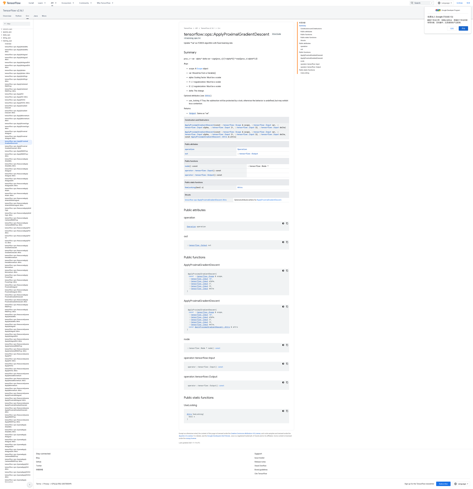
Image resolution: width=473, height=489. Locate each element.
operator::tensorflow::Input (199, 170)
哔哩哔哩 (39, 470)
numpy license (191, 438)
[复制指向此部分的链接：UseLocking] (199, 405)
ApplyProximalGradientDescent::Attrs (209, 137)
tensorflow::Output (248, 153)
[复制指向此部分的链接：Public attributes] (208, 210)
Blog (38, 458)
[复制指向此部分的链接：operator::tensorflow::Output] (219, 376)
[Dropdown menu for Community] (92, 3)
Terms (38, 484)
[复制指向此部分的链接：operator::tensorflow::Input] (217, 358)
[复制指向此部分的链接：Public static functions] (216, 397)
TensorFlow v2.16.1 (13, 10)
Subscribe (443, 484)
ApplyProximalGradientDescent (199, 125)
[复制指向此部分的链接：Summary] (198, 52)
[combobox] (422, 3)
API (52, 3)
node (187, 166)
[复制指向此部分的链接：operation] (197, 217)
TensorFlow (188, 28)
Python (18, 16)
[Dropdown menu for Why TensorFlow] (113, 3)
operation (189, 149)
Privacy (46, 484)
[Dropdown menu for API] (56, 3)
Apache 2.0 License (186, 436)
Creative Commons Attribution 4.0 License (246, 433)
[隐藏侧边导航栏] (29, 484)
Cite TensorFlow (261, 474)
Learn (40, 3)
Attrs (207, 96)
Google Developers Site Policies (218, 436)
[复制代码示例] (287, 223)
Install (31, 3)
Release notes (260, 462)
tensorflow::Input (262, 125)
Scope (199, 68)
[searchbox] (16, 24)
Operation (242, 149)
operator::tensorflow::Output (199, 175)
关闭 (452, 28)
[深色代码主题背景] (283, 223)
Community (84, 3)
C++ (27, 16)
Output (192, 113)
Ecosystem (66, 3)
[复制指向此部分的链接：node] (192, 339)
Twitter (39, 466)
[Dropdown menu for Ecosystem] (74, 3)
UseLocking (190, 187)
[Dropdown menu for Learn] (46, 3)
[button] (16, 29)
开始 (463, 28)
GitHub (460, 3)
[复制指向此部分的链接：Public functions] (207, 257)
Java (36, 16)
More (44, 16)
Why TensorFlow (103, 3)
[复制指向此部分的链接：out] (190, 236)
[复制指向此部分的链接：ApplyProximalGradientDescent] (222, 265)
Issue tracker (260, 458)
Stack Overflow (260, 466)
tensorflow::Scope (232, 125)
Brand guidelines (261, 470)
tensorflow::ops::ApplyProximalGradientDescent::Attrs (206, 200)
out (186, 153)
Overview (7, 16)
